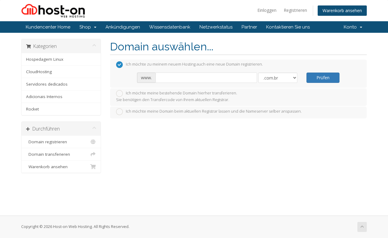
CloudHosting (39, 71)
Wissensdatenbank (169, 27)
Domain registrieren (46, 141)
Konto (351, 27)
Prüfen (322, 77)
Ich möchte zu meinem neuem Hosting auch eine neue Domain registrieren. (194, 64)
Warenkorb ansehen (342, 10)
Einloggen (266, 10)
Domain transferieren (48, 154)
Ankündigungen (122, 27)
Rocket (32, 109)
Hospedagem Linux (44, 59)
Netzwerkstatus (215, 27)
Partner (249, 27)
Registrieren (295, 10)
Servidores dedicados (47, 84)
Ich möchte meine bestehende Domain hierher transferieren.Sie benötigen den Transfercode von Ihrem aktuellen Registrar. (176, 96)
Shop (86, 27)
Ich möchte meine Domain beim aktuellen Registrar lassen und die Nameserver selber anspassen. (214, 111)
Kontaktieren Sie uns (288, 27)
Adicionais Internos (44, 96)
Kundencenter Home (48, 27)
